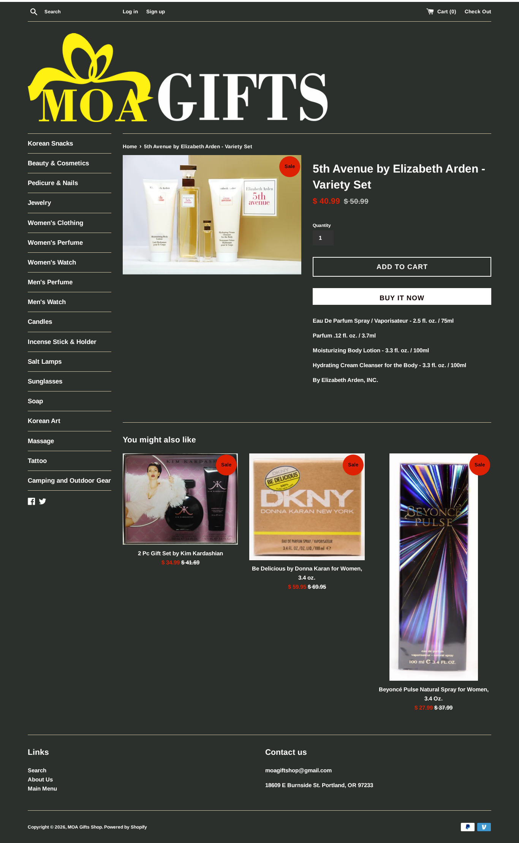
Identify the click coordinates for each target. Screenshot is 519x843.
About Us (40, 779)
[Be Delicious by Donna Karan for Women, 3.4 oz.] (306, 506)
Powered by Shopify (125, 827)
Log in (130, 11)
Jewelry (39, 202)
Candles (40, 321)
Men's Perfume (50, 282)
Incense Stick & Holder (62, 341)
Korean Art (44, 421)
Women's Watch (52, 262)
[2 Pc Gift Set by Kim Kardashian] (180, 499)
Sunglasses (45, 381)
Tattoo (37, 460)
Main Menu (42, 788)
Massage (41, 441)
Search (37, 770)
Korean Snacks (50, 143)
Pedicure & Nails (53, 183)
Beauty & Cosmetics (58, 163)
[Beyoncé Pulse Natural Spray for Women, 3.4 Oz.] (433, 567)
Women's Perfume (55, 242)
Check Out (478, 11)
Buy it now (402, 298)
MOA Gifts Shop (85, 827)
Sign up (155, 11)
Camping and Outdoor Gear (69, 480)
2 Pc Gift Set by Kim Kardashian (180, 553)
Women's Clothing (55, 223)
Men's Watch (47, 302)
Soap (35, 401)
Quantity (322, 225)
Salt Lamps (45, 361)
